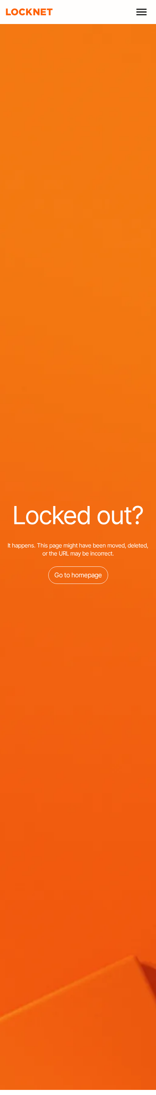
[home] (29, 12)
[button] (141, 12)
